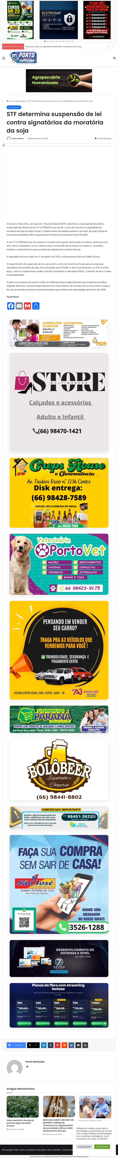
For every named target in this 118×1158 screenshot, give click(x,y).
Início (11, 101)
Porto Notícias (18, 138)
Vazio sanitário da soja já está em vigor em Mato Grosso (20, 1123)
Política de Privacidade (101, 1133)
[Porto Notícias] (23, 58)
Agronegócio (21, 101)
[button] (45, 41)
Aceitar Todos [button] (102, 1146)
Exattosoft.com (82, 1156)
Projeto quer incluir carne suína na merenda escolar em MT (52, 46)
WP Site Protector (65, 1156)
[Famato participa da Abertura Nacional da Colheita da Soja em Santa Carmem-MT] (95, 1107)
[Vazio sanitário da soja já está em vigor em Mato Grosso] (23, 1107)
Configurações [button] (84, 1146)
